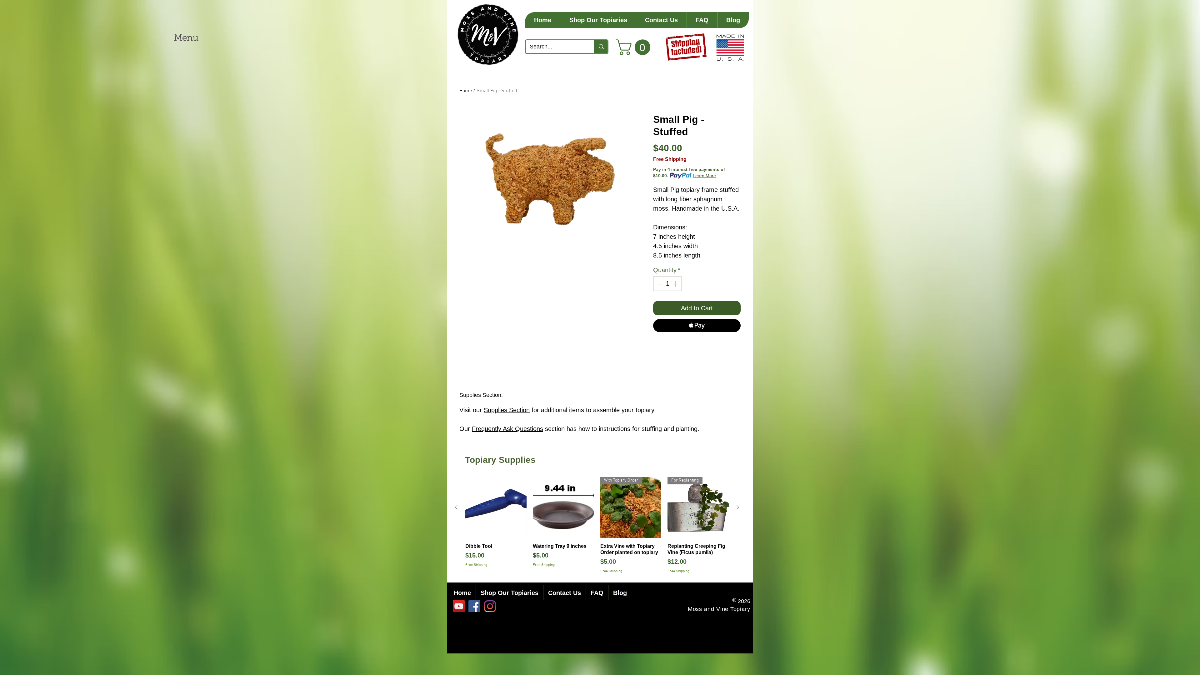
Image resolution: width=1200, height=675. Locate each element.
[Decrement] (659, 284)
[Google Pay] (697, 342)
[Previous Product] (456, 507)
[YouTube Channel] (459, 606)
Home (465, 91)
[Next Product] (738, 507)
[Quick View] (496, 507)
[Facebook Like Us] (474, 606)
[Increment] (675, 284)
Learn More (704, 175)
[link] (635, 47)
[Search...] (601, 46)
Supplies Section (507, 410)
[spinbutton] (667, 284)
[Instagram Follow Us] (490, 606)
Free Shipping (670, 159)
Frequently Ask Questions (507, 428)
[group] (597, 525)
